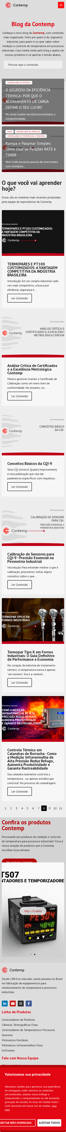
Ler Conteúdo (19, 298)
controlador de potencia (18, 82)
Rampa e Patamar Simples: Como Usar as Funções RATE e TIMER (31, 149)
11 (60, 808)
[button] (31, 954)
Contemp (39, 33)
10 (55, 808)
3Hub (9, 131)
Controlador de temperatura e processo (26, 136)
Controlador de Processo (28, 131)
